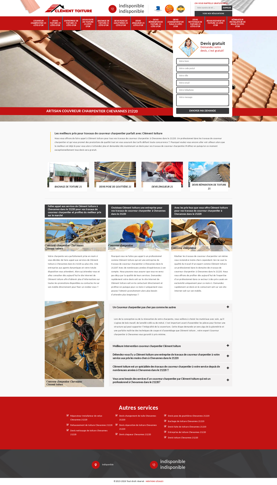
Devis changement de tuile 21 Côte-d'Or (176, 23)
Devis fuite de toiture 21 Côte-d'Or (87, 23)
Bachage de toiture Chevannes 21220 (186, 421)
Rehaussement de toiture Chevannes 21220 (91, 425)
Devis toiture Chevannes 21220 (183, 438)
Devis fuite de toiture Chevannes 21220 (187, 427)
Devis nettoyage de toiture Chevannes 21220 (88, 433)
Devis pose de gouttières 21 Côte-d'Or (121, 23)
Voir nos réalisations (213, 14)
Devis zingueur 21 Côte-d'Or (138, 23)
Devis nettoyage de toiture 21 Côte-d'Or (195, 23)
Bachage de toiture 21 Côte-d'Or (103, 23)
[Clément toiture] (69, 8)
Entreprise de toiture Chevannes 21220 (187, 432)
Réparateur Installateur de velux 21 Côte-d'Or (238, 23)
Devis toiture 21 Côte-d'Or (55, 23)
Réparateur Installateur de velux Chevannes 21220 (86, 418)
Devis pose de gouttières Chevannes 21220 (188, 416)
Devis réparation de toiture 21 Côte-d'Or (156, 23)
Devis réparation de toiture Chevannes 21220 (138, 427)
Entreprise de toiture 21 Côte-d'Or (71, 23)
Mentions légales (154, 481)
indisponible (131, 6)
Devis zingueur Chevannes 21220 (135, 434)
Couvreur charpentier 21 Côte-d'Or (38, 23)
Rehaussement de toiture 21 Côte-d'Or (216, 23)
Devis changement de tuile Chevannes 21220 (137, 418)
